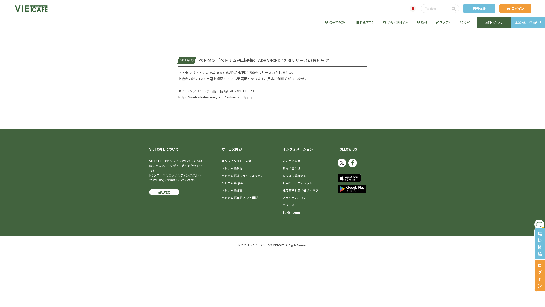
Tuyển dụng (291, 212)
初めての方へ (338, 22)
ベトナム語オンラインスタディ (242, 176)
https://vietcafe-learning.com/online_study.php (215, 97)
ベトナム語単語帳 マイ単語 (240, 197)
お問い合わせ (291, 168)
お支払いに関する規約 (297, 183)
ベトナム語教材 (232, 168)
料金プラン (367, 22)
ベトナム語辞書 (232, 190)
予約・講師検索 (397, 22)
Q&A (467, 22)
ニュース (288, 205)
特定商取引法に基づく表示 (300, 190)
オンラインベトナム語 (236, 161)
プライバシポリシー (296, 197)
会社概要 (164, 192)
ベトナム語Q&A (232, 183)
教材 (424, 22)
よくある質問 (291, 161)
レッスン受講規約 (294, 176)
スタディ (446, 22)
